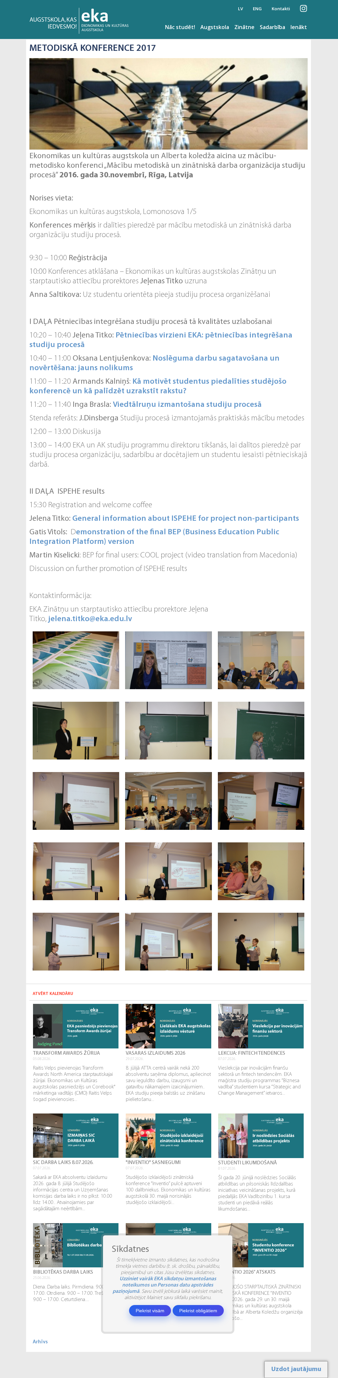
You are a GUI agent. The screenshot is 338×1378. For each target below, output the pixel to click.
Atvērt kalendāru (53, 994)
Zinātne (244, 27)
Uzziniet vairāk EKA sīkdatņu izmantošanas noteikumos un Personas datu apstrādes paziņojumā (164, 1285)
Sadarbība (272, 27)
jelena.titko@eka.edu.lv (90, 619)
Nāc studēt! (180, 27)
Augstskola (214, 27)
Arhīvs (40, 1342)
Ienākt (298, 27)
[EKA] (81, 19)
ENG (257, 9)
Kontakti (281, 9)
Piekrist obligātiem (198, 1310)
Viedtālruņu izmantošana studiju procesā (187, 405)
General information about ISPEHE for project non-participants (185, 519)
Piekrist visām (150, 1310)
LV (240, 9)
